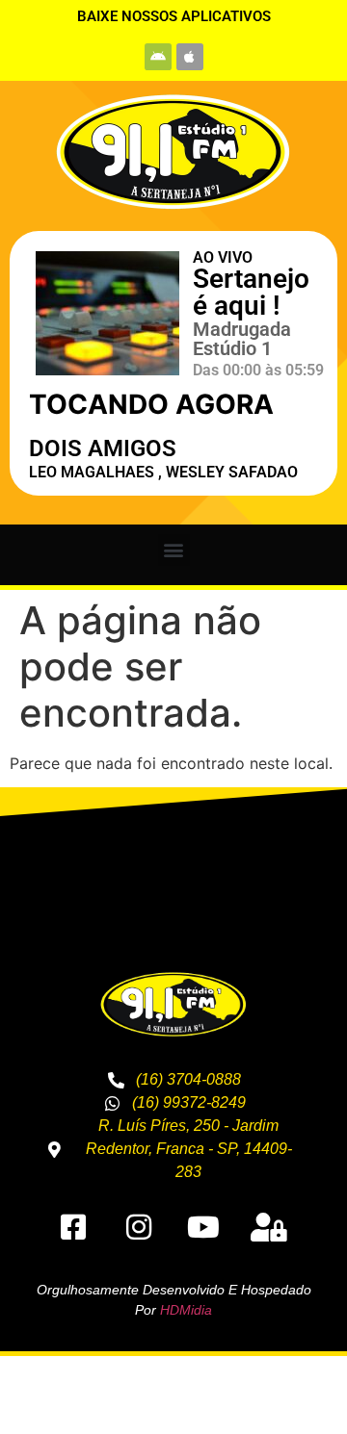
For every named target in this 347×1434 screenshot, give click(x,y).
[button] (174, 550)
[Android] (158, 56)
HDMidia (186, 1310)
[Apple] (189, 56)
